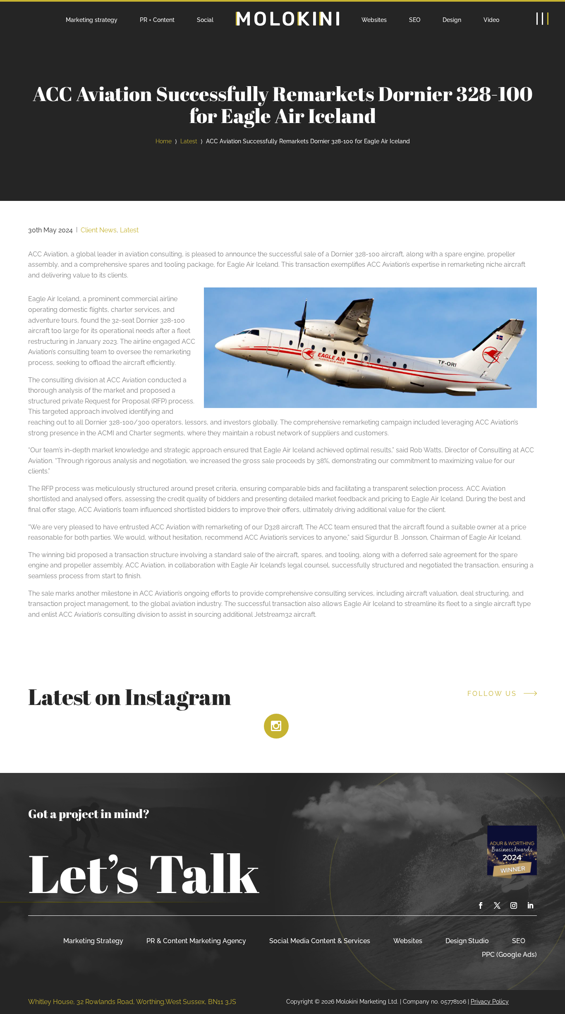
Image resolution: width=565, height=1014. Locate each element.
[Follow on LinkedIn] (530, 905)
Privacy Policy (490, 1001)
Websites (374, 20)
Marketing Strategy (93, 941)
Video (491, 20)
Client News (99, 230)
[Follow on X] (497, 905)
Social (205, 20)
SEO (414, 20)
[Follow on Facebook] (480, 905)
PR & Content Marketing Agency (196, 941)
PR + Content (157, 20)
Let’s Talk (143, 872)
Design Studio (467, 941)
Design (452, 20)
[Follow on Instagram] (513, 905)
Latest (188, 141)
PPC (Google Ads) (509, 954)
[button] (542, 18)
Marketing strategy (91, 20)
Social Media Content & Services (319, 941)
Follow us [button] (492, 693)
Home (164, 141)
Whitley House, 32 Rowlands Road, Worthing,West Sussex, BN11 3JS (132, 1002)
